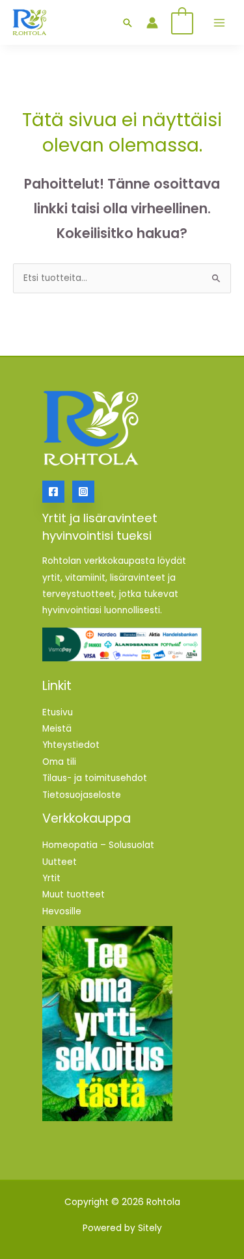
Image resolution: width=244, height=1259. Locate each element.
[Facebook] (53, 492)
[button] (127, 23)
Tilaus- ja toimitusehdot (94, 778)
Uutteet (59, 862)
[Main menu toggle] (219, 22)
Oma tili (59, 762)
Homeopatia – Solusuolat (98, 845)
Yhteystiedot (71, 745)
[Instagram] (83, 492)
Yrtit (51, 878)
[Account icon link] (152, 23)
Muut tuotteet (73, 894)
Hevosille (61, 911)
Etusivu (57, 712)
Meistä (57, 728)
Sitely (150, 1228)
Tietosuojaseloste (81, 795)
